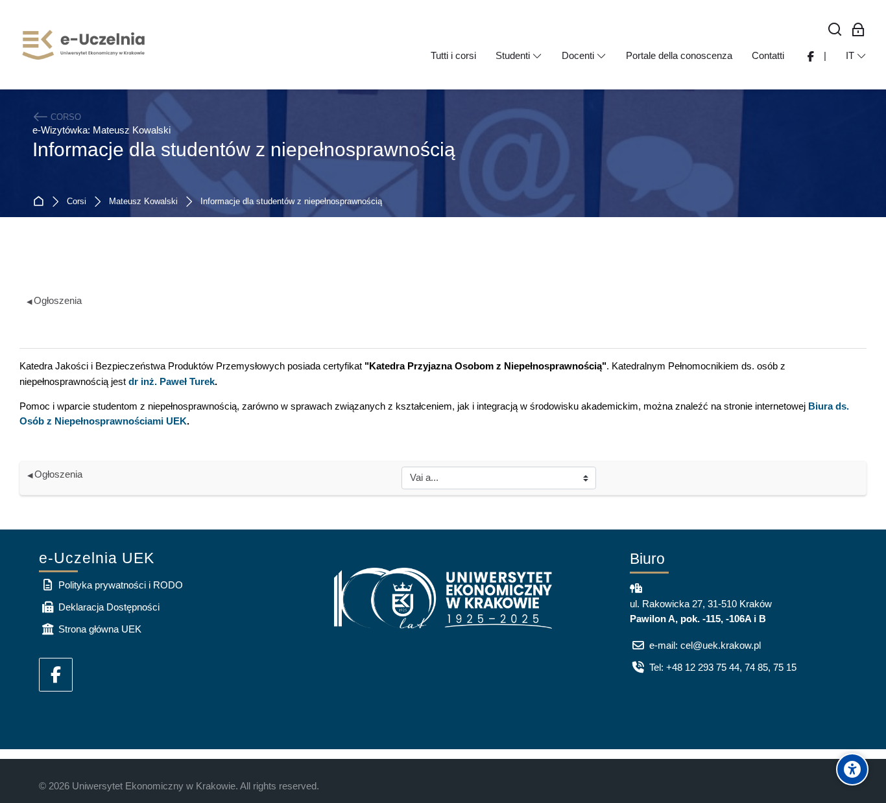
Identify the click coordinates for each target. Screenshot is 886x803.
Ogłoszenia (54, 300)
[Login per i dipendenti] (858, 30)
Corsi (76, 202)
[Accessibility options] (852, 769)
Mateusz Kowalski (143, 202)
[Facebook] (56, 675)
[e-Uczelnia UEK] (84, 45)
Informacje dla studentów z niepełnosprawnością (291, 202)
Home (41, 202)
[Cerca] (835, 30)
